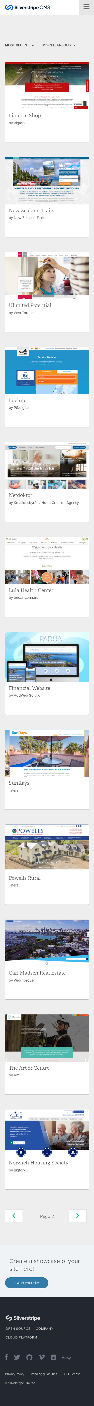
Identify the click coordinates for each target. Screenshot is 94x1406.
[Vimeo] (44, 1358)
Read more (47, 102)
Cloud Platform (21, 1338)
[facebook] (9, 1358)
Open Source (18, 1329)
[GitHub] (32, 1358)
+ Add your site (26, 1283)
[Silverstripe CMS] (27, 8)
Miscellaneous (57, 45)
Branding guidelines (43, 1374)
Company (44, 1329)
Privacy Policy (14, 1374)
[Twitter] (19, 1358)
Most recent (17, 45)
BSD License (71, 1374)
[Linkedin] (56, 1358)
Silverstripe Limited (21, 1383)
